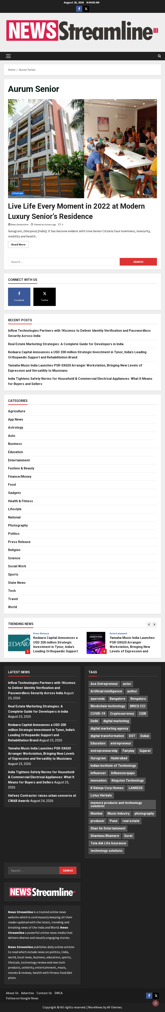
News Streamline (19, 224)
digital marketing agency (109, 728)
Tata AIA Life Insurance (108, 843)
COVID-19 (98, 713)
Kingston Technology (127, 780)
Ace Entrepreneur (104, 684)
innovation (98, 780)
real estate (131, 821)
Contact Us (44, 993)
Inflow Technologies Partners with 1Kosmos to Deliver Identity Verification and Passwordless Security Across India (41, 688)
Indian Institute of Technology (113, 766)
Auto (11, 436)
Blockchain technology (108, 706)
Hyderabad (119, 758)
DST (132, 736)
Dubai (144, 736)
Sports (13, 574)
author (132, 691)
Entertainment (19, 460)
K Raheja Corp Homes (107, 788)
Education (15, 452)
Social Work (17, 566)
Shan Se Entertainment (108, 828)
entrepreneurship (104, 751)
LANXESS (136, 788)
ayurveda (98, 699)
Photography (18, 525)
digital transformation (107, 736)
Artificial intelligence (106, 691)
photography (144, 813)
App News (15, 419)
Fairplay (128, 751)
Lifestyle (17, 193)
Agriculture (16, 411)
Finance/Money (19, 476)
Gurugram (98, 758)
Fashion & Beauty (21, 468)
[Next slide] (154, 624)
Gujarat (145, 751)
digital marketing (116, 721)
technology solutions (107, 851)
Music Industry (118, 813)
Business (15, 444)
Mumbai (96, 813)
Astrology (15, 427)
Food (12, 484)
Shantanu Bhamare (105, 836)
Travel (13, 599)
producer (98, 821)
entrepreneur (120, 743)
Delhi (94, 721)
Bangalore (117, 699)
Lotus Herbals (101, 795)
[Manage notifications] (155, 1003)
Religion (14, 550)
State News (17, 583)
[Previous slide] (149, 624)
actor (127, 684)
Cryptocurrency (122, 713)
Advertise (27, 993)
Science (14, 558)
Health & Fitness (20, 501)
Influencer (98, 773)
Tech (12, 591)
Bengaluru (138, 699)
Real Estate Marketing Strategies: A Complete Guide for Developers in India (66, 344)
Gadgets (14, 493)
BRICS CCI (137, 706)
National (14, 517)
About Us (12, 993)
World (12, 607)
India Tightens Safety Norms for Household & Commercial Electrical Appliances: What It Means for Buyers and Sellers (41, 777)
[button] (8, 56)
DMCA (59, 993)
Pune (114, 821)
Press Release (19, 542)
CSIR (142, 713)
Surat (128, 836)
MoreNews (95, 1007)
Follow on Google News (22, 998)
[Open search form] (159, 56)
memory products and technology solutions (116, 804)
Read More (20, 245)
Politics (14, 534)
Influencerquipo (123, 773)
